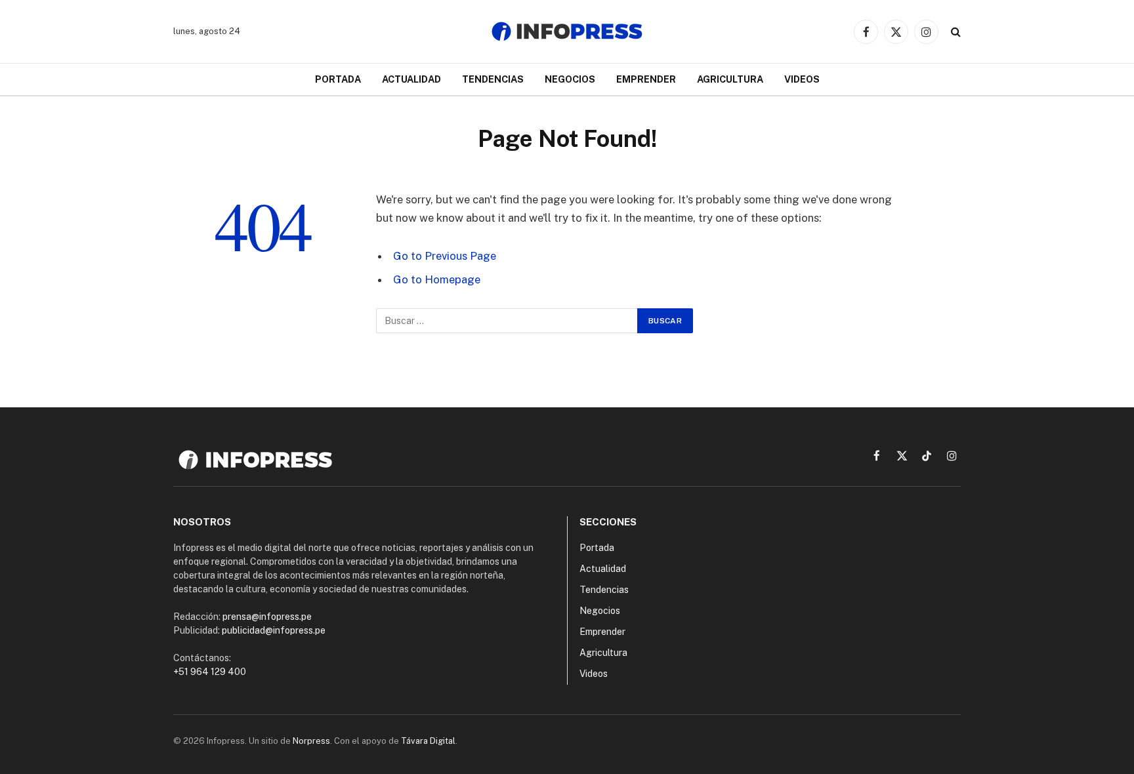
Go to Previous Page (444, 255)
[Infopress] (567, 31)
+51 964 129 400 (209, 671)
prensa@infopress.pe (267, 616)
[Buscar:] (507, 320)
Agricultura (730, 79)
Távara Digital (428, 741)
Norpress (311, 741)
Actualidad (411, 79)
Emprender (646, 79)
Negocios (570, 79)
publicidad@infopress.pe (274, 630)
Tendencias (493, 79)
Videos (802, 79)
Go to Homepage (436, 279)
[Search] (954, 32)
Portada (338, 79)
